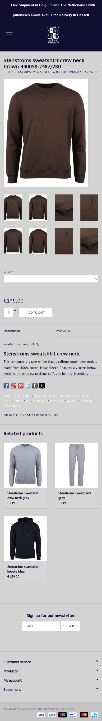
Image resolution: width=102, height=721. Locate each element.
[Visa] (40, 714)
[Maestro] (62, 714)
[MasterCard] (83, 714)
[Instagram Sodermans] (55, 640)
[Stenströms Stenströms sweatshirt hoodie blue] (25, 538)
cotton (27, 396)
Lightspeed (67, 708)
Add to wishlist (13, 415)
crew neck (40, 396)
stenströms (56, 401)
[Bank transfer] (51, 714)
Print (55, 415)
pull (28, 401)
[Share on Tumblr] (35, 385)
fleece (53, 396)
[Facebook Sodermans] (47, 640)
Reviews (63, 331)
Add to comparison (37, 415)
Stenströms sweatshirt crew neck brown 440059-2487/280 (55, 72)
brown (8, 396)
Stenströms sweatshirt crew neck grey (22, 495)
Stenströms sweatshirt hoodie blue (22, 569)
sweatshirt (86, 401)
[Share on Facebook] (6, 385)
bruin (17, 396)
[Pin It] (20, 385)
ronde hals (40, 401)
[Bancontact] (72, 714)
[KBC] (93, 714)
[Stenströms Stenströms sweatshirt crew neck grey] (25, 465)
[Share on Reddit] (28, 385)
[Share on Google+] (13, 385)
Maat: (8, 272)
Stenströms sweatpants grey (74, 495)
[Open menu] (9, 34)
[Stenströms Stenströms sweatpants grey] (76, 465)
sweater (71, 401)
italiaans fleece (70, 396)
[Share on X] (42, 385)
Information (12, 331)
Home (7, 72)
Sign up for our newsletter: (51, 615)
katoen (18, 401)
